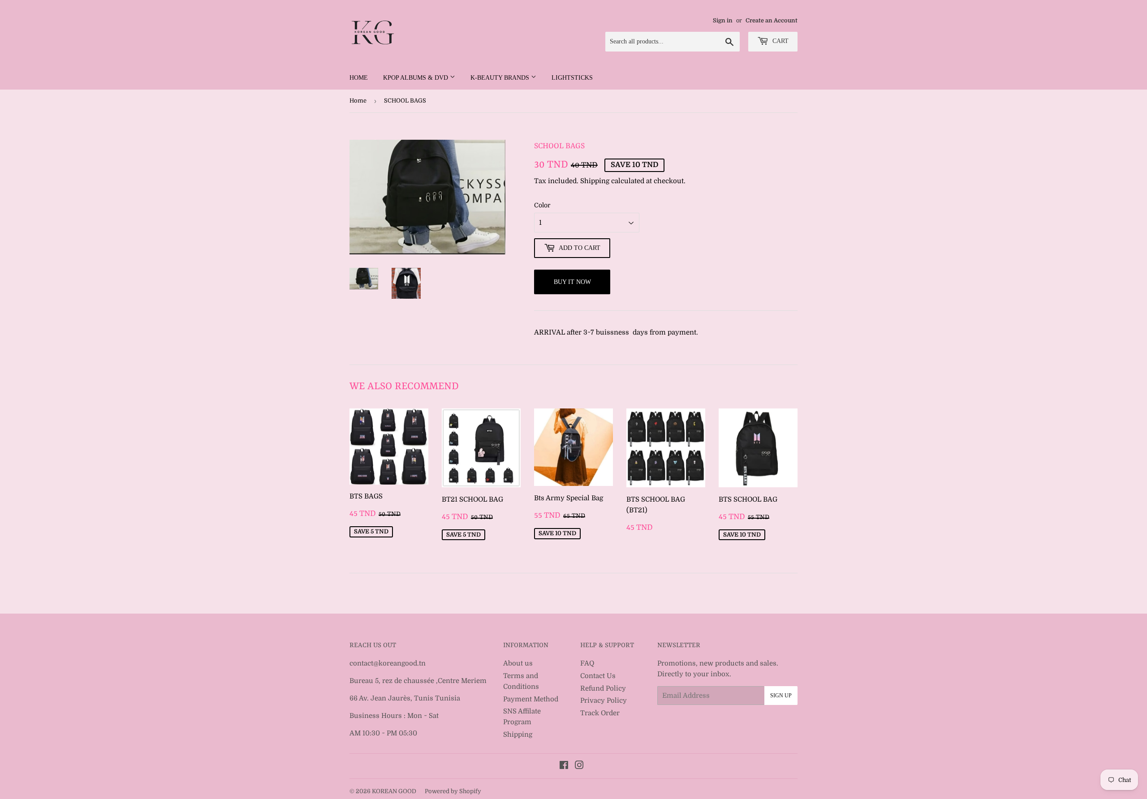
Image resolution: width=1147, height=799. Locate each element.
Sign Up (781, 695)
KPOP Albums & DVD (416, 77)
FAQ (587, 663)
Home (358, 77)
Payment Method (530, 699)
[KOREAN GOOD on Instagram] (579, 766)
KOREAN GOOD (394, 791)
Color (542, 205)
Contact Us (598, 676)
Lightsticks (572, 77)
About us (518, 663)
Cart (780, 41)
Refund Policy (603, 688)
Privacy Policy (603, 700)
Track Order (600, 713)
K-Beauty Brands (500, 77)
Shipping (594, 181)
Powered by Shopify (453, 791)
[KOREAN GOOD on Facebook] (564, 766)
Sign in (723, 20)
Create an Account (772, 20)
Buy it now (572, 282)
